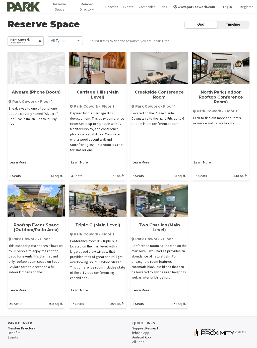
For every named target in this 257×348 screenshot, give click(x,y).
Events (127, 7)
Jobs (162, 7)
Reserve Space (59, 7)
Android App (141, 337)
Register (246, 7)
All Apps (138, 341)
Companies (145, 7)
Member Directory (87, 7)
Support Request (145, 328)
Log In (227, 7)
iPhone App (140, 332)
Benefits (110, 7)
